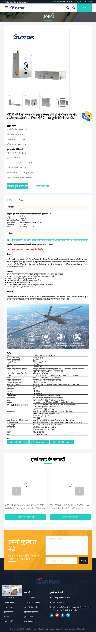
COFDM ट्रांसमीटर (30, 598)
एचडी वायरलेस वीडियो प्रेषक (18, 442)
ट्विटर (68, 615)
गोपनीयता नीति (8, 621)
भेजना (83, 561)
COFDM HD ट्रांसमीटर (32, 602)
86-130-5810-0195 (85, 2)
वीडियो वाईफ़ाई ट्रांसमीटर (39, 442)
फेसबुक (62, 615)
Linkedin (52, 615)
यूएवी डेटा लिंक (28, 617)
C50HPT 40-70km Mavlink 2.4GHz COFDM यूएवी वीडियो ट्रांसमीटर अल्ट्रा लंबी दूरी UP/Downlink (25, 506)
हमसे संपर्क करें (8, 612)
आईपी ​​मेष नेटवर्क (29, 621)
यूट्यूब (57, 615)
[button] (16, 491)
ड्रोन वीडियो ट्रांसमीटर (31, 607)
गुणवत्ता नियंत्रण (9, 607)
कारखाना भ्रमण (9, 602)
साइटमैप (6, 617)
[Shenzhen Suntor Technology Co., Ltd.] (17, 7)
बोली (84, 8)
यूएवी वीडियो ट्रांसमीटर (31, 612)
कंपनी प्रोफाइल (9, 598)
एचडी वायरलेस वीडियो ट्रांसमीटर (62, 442)
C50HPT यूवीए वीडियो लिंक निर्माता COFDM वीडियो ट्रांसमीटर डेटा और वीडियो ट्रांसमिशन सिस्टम (69, 506)
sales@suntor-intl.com (64, 2)
